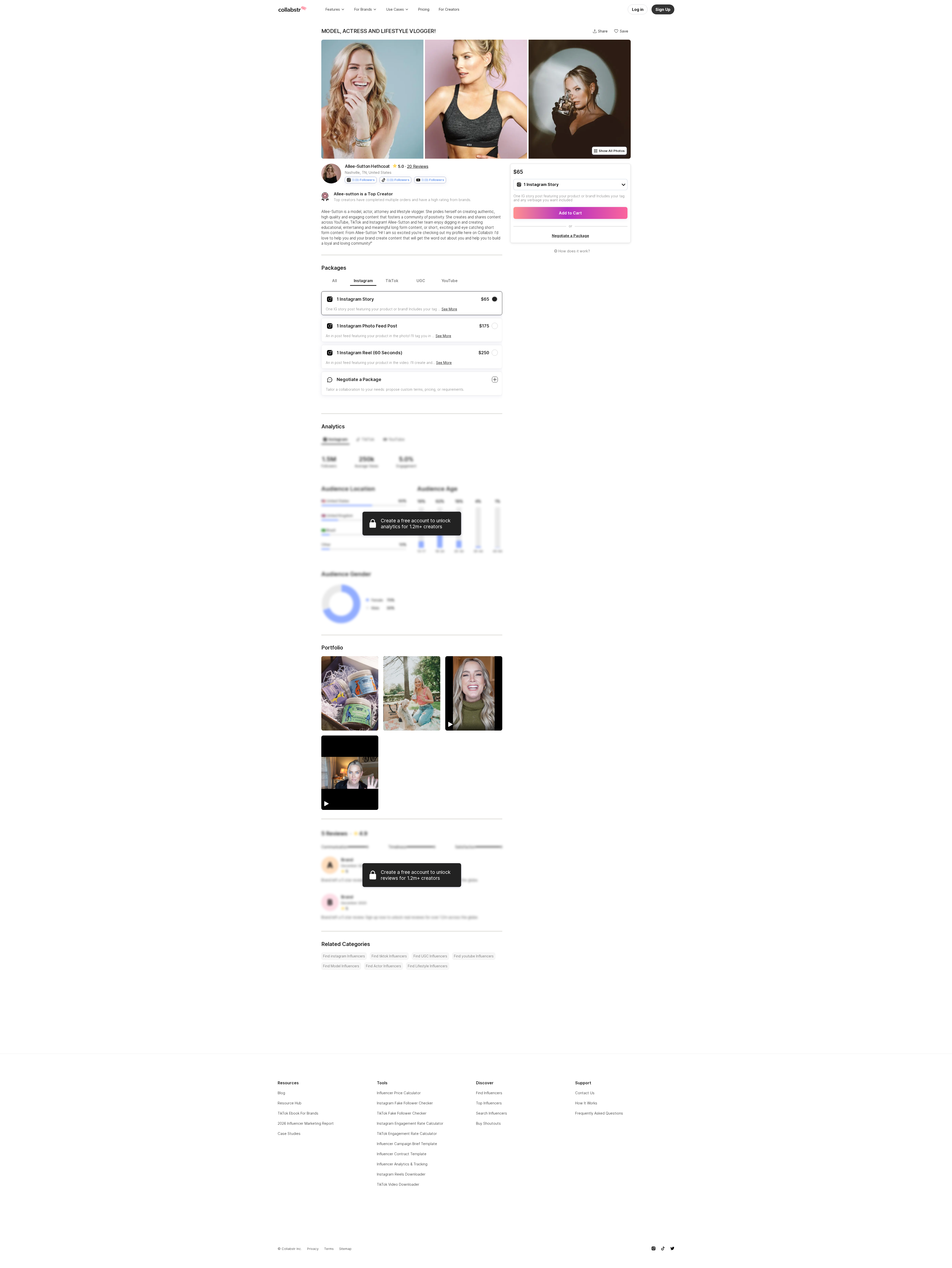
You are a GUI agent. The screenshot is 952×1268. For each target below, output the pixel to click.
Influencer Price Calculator (399, 1093)
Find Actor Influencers (383, 966)
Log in (638, 9)
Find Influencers (489, 1093)
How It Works (586, 1103)
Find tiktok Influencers (389, 956)
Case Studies (289, 1133)
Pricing (423, 9)
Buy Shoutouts (488, 1123)
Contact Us (585, 1093)
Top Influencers (489, 1103)
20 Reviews (417, 166)
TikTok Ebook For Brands (298, 1113)
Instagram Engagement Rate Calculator (410, 1123)
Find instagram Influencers (344, 956)
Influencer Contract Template (401, 1154)
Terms (329, 1249)
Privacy (313, 1249)
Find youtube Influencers (474, 956)
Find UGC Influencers (430, 956)
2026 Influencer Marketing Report (306, 1123)
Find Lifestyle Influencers (427, 966)
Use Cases (395, 9)
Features (333, 9)
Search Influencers (491, 1113)
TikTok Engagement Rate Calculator (407, 1133)
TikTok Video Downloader (398, 1184)
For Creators (449, 9)
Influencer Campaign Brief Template (407, 1144)
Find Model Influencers (341, 966)
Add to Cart (570, 212)
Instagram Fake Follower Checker (405, 1103)
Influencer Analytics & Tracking (402, 1164)
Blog (281, 1093)
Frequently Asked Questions (599, 1113)
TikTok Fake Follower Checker (401, 1113)
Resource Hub (289, 1103)
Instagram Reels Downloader (401, 1174)
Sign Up (662, 9)
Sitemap (345, 1249)
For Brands (363, 9)
